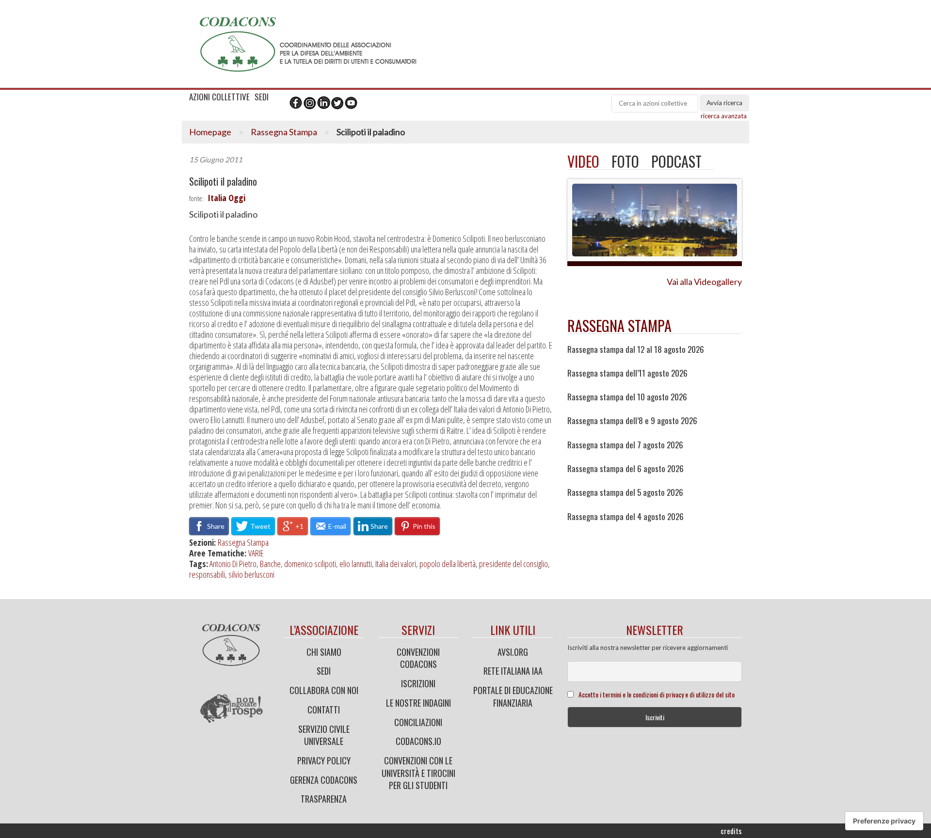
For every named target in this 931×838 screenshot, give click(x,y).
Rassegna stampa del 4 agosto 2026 (625, 516)
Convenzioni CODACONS (418, 658)
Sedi (324, 670)
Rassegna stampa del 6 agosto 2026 (625, 468)
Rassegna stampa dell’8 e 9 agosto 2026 (632, 421)
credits (731, 830)
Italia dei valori (395, 563)
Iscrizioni (418, 683)
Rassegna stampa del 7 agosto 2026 (625, 445)
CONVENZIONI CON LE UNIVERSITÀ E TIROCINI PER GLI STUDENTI (418, 772)
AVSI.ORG (513, 652)
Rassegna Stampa (284, 131)
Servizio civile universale (324, 735)
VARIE (256, 553)
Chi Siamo (323, 652)
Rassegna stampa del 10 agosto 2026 (627, 397)
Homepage (210, 131)
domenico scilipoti (310, 563)
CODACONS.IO (418, 741)
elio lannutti (355, 563)
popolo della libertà (447, 563)
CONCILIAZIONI (418, 722)
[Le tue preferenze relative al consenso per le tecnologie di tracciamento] (884, 821)
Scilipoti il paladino (223, 181)
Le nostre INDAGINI (418, 702)
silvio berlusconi (251, 574)
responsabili (207, 574)
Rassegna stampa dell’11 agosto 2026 (627, 373)
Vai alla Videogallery (704, 281)
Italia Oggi (226, 198)
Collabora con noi (323, 690)
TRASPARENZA (324, 798)
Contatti (323, 709)
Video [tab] (583, 161)
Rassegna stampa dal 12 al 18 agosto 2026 (635, 349)
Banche (270, 563)
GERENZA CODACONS (323, 780)
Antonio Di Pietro (233, 563)
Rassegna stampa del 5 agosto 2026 (625, 492)
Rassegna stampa (619, 325)
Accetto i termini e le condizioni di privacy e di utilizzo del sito (656, 694)
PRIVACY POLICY (324, 760)
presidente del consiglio (513, 563)
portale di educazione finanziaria (513, 696)
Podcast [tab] (676, 161)
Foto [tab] (625, 161)
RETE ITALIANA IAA (513, 670)
